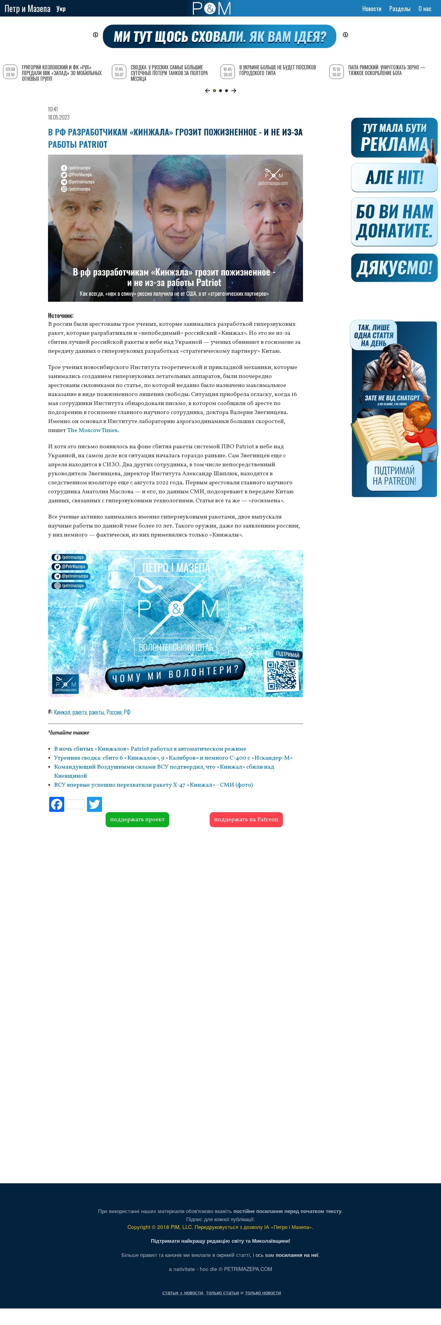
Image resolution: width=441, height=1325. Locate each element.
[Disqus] (175, 918)
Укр (61, 8)
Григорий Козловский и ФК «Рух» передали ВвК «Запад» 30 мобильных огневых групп (62, 73)
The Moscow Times (92, 430)
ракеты (96, 711)
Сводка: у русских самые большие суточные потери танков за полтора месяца (169, 73)
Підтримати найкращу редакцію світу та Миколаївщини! (220, 1240)
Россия (114, 711)
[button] (207, 90)
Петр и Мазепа (27, 8)
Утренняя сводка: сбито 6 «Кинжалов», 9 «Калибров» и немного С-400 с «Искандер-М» (173, 758)
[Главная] (211, 8)
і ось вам (285, 1254)
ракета (80, 711)
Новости (371, 8)
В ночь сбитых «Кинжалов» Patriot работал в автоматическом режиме (150, 749)
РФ (127, 711)
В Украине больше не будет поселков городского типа (277, 70)
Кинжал (62, 711)
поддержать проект (137, 819)
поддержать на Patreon (246, 819)
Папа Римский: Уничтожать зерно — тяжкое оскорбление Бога (386, 70)
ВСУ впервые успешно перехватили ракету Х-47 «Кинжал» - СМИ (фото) (153, 785)
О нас (424, 8)
